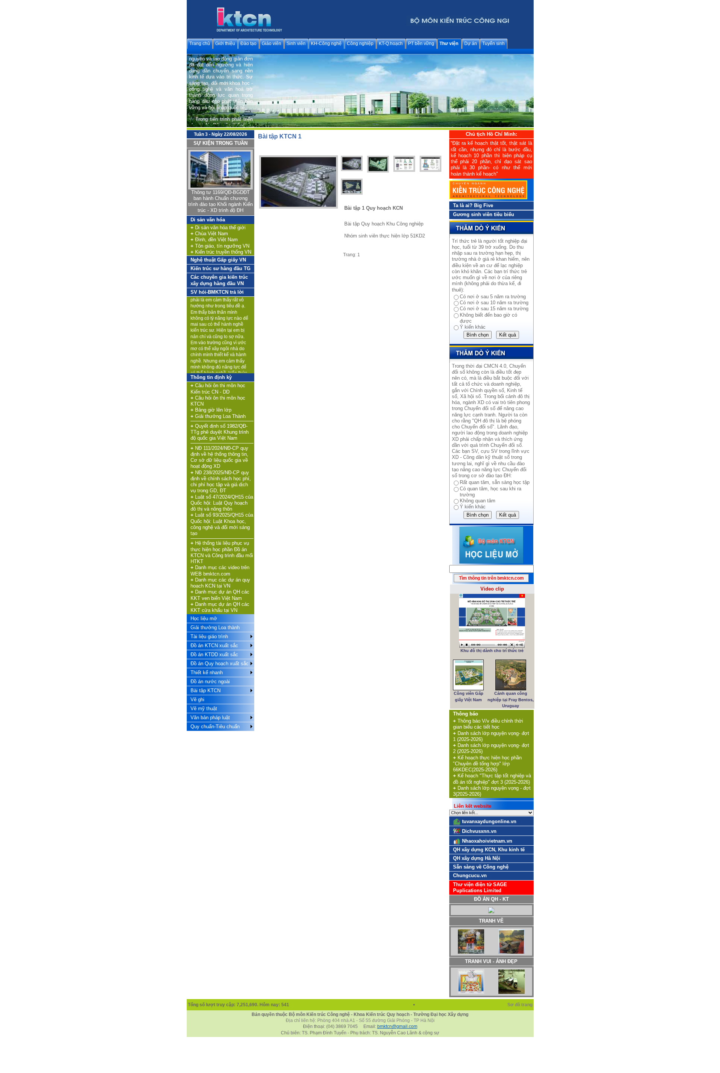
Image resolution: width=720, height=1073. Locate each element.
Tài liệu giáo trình (209, 636)
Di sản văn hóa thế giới (218, 227)
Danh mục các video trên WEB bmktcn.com (219, 570)
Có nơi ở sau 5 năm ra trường (493, 296)
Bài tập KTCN (205, 690)
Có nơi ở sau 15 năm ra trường (494, 308)
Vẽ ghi (197, 699)
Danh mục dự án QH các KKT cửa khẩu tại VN (219, 607)
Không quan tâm (477, 500)
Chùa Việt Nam (209, 233)
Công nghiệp (360, 43)
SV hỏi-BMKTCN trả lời (217, 292)
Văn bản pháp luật (210, 717)
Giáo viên (271, 43)
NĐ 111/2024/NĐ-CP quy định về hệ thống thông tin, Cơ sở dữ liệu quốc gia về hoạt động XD (219, 457)
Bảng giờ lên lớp (210, 410)
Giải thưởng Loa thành (215, 627)
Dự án (470, 43)
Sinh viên (296, 43)
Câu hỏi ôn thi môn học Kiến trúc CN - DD (217, 388)
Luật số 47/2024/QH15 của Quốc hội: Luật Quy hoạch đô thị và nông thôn (221, 503)
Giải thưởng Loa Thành (218, 416)
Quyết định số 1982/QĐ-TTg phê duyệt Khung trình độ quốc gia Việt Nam (219, 432)
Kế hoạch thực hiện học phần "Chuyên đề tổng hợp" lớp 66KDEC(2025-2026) (487, 764)
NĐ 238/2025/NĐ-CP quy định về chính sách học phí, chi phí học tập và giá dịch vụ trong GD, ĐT (220, 482)
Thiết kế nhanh (206, 672)
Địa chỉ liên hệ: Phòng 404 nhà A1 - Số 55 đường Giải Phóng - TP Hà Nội (360, 1020)
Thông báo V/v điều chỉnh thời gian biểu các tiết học (488, 724)
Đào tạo (248, 43)
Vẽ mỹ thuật (203, 708)
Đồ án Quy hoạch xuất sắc (219, 663)
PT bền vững (421, 43)
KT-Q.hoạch (391, 43)
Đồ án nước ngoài (210, 681)
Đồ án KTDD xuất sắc (214, 654)
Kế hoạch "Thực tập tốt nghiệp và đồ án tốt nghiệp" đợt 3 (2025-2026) (492, 778)
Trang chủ (199, 43)
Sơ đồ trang (520, 1004)
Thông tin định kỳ (211, 377)
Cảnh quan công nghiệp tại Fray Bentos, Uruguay (511, 699)
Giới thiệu (225, 43)
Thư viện (449, 43)
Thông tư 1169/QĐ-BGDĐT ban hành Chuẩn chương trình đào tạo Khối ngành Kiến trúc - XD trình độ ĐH (220, 201)
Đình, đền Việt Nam (214, 239)
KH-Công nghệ (326, 43)
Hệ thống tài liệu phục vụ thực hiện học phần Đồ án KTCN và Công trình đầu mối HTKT (221, 552)
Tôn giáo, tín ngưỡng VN (219, 246)
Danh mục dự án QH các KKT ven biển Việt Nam (219, 595)
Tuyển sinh (493, 43)
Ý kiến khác (473, 327)
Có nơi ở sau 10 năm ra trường (494, 302)
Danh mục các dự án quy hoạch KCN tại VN (220, 583)
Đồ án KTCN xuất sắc (214, 645)
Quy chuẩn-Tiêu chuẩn (215, 726)
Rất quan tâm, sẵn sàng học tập (495, 482)
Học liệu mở (203, 618)
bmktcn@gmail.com (397, 1026)
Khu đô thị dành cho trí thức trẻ (492, 650)
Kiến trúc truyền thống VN (220, 252)
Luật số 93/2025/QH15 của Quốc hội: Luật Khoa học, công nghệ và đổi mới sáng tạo (221, 524)
